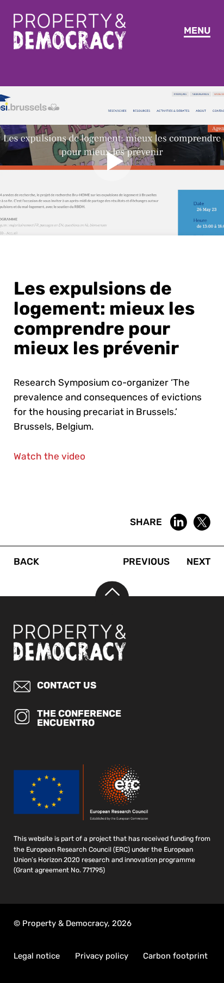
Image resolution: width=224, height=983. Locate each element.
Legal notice (37, 956)
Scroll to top (112, 598)
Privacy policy (101, 956)
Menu (197, 30)
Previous (146, 561)
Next (198, 561)
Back (26, 561)
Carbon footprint (175, 956)
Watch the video (49, 456)
